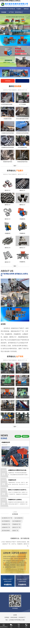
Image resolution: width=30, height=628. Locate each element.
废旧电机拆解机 (6, 530)
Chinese (7, 81)
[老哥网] (15, 4)
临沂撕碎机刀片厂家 (7, 518)
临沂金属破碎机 (19, 518)
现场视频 (3, 12)
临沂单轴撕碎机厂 (16, 521)
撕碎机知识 (25, 436)
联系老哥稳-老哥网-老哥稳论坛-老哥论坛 (18, 12)
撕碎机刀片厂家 (16, 527)
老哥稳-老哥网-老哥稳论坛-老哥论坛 (10, 0)
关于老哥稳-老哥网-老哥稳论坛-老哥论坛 (11, 8)
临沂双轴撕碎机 (6, 521)
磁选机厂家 (15, 530)
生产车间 (11, 12)
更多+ (15, 165)
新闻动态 (26, 8)
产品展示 (18, 8)
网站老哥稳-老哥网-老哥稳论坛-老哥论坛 (3, 8)
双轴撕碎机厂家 (16, 524)
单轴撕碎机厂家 (6, 524)
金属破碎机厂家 (6, 527)
